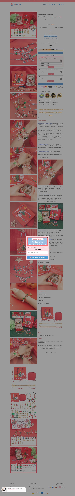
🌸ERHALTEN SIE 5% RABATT (37, 257)
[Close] (47, 237)
